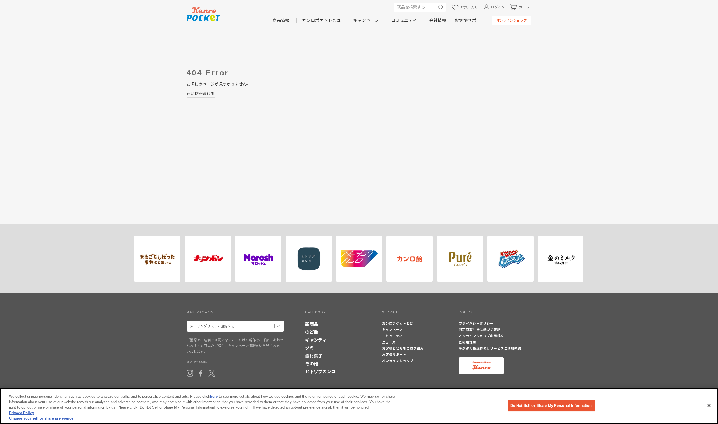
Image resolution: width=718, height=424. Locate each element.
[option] (155, 259)
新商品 (311, 324)
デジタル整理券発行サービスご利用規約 (490, 349)
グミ (309, 347)
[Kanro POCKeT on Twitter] (211, 373)
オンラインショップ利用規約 (481, 336)
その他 (311, 363)
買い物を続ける (201, 93)
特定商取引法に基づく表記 (479, 330)
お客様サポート (470, 20)
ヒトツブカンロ (320, 371)
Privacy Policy (21, 413)
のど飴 (311, 332)
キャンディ (315, 340)
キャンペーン (366, 20)
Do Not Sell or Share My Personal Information (551, 406)
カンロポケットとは (321, 20)
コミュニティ (404, 20)
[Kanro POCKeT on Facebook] (200, 373)
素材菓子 (313, 356)
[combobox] (415, 7)
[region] (359, 406)
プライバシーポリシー (476, 324)
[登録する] (277, 326)
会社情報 (437, 20)
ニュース (388, 342)
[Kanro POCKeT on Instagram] (190, 373)
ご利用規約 (467, 342)
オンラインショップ (511, 20)
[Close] (709, 405)
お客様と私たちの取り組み (403, 349)
